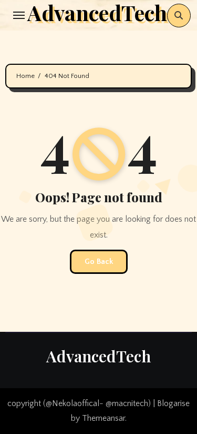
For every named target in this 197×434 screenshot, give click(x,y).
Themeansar (103, 418)
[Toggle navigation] (19, 15)
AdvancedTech (98, 356)
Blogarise (173, 403)
